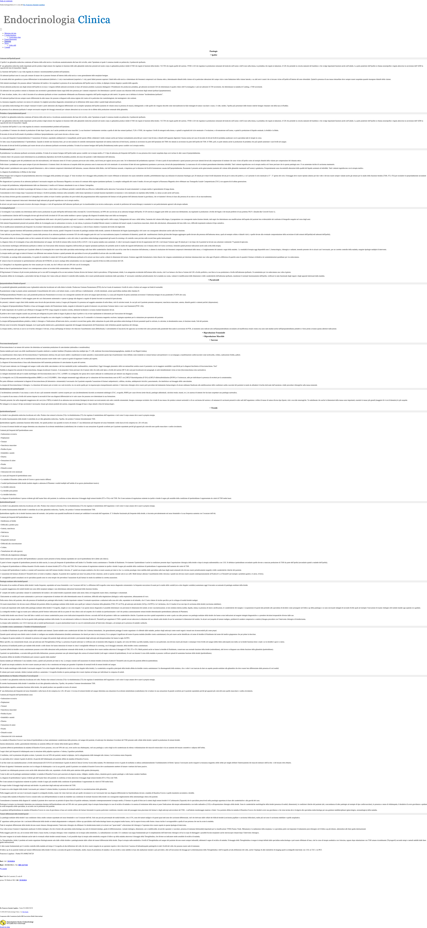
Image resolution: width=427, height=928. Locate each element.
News (6, 43)
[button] (213, 58)
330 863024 (11, 861)
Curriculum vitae (15, 37)
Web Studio (25, 912)
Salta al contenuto (6, 1)
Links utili (12, 45)
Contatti (7, 47)
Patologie (7, 41)
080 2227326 (23, 865)
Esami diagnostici (10, 39)
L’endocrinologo (10, 35)
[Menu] (1, 29)
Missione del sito (10, 33)
